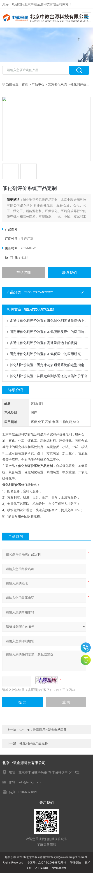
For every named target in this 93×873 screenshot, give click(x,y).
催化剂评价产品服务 (33, 743)
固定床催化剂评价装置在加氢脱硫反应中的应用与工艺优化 (49, 332)
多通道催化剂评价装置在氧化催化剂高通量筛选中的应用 (49, 321)
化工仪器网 (41, 868)
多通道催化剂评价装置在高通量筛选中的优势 (43, 343)
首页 (25, 84)
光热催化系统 (57, 84)
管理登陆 (75, 862)
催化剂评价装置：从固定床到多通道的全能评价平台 (49, 376)
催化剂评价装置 (81, 84)
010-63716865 (86, 647)
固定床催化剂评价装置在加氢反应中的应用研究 (45, 354)
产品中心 (38, 84)
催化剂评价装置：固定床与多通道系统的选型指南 (47, 365)
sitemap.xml (59, 868)
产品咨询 (23, 273)
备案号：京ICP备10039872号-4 (46, 862)
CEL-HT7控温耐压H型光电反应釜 (43, 730)
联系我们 (69, 273)
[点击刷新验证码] (46, 680)
